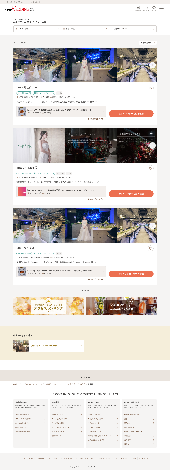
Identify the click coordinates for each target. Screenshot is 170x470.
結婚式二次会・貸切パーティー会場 (58, 384)
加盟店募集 (100, 458)
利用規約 (32, 458)
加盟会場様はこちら (86, 458)
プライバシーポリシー (54, 458)
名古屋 (82, 384)
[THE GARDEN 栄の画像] (85, 145)
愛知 (75, 384)
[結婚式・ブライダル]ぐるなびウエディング (28, 384)
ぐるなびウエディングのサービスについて (121, 458)
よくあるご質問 (144, 458)
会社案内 (23, 458)
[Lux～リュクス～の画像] (85, 65)
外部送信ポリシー (70, 458)
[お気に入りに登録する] (151, 88)
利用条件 (40, 458)
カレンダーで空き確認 (133, 113)
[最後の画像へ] (152, 65)
